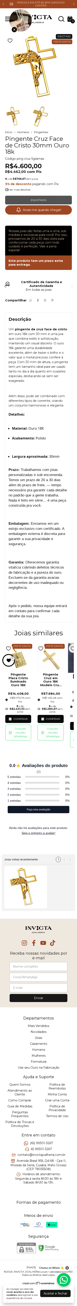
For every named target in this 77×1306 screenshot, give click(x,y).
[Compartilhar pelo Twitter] (45, 300)
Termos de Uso (57, 1116)
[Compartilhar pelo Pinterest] (52, 300)
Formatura (38, 1062)
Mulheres (39, 1056)
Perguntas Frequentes (19, 1114)
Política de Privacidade (57, 1108)
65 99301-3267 (41, 1149)
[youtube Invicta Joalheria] (43, 943)
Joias (38, 1038)
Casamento (38, 1044)
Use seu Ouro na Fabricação (38, 1067)
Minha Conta (57, 1094)
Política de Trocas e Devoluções (19, 1124)
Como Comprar (19, 1100)
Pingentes (41, 132)
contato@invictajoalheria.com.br (41, 1155)
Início (8, 132)
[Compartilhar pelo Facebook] (38, 300)
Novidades (38, 1032)
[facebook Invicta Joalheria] (33, 943)
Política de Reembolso (57, 1086)
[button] (18, 732)
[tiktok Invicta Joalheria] (52, 943)
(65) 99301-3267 (41, 1143)
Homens (23, 132)
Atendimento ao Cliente (19, 1092)
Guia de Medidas (19, 1106)
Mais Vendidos (38, 1026)
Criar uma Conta (57, 1100)
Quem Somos (19, 1084)
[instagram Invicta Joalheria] (24, 943)
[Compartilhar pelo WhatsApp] (30, 300)
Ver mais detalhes (19, 189)
